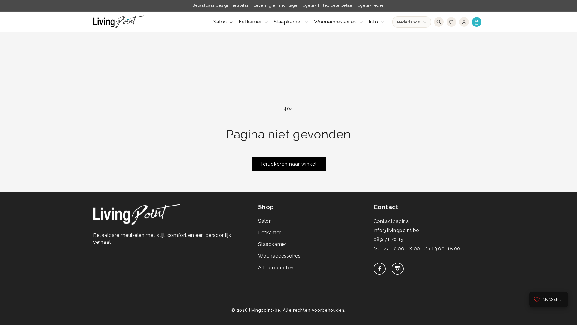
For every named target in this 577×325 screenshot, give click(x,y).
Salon (265, 221)
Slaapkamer (272, 244)
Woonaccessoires (279, 256)
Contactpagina (391, 221)
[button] (222, 22)
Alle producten (275, 268)
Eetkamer (269, 232)
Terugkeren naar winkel (289, 164)
